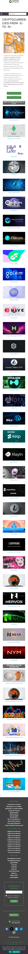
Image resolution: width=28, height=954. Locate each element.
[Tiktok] (14, 932)
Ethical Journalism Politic (14, 944)
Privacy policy (16, 951)
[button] (1, 14)
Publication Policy (18, 942)
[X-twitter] (11, 929)
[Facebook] (7, 929)
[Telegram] (16, 929)
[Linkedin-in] (21, 929)
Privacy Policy (8, 942)
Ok (10, 951)
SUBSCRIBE (14, 901)
